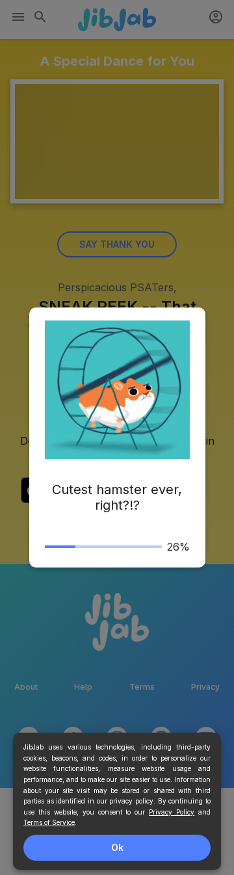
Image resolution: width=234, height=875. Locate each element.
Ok (117, 847)
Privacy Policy (171, 812)
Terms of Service (49, 822)
